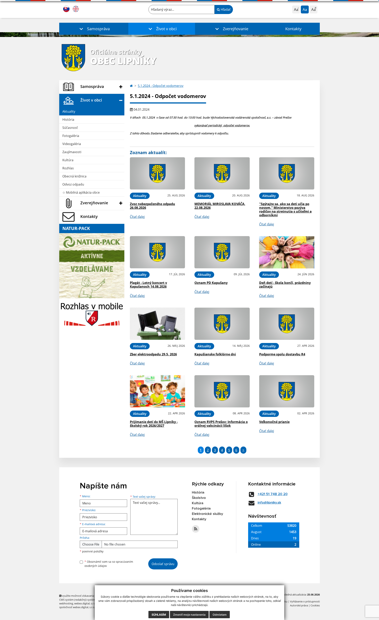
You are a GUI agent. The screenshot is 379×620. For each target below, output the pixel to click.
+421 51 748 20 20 (273, 494)
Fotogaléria (70, 136)
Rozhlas (68, 168)
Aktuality (68, 111)
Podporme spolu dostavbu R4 (282, 354)
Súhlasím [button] (159, 614)
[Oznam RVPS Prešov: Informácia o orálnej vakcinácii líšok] (222, 391)
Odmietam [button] (220, 614)
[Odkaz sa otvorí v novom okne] (195, 529)
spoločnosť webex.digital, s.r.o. (77, 607)
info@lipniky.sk (269, 502)
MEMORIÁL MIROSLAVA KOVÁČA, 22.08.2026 (219, 206)
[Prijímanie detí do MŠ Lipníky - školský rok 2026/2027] (157, 391)
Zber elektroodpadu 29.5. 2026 (153, 354)
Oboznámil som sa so (108, 564)
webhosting (66, 603)
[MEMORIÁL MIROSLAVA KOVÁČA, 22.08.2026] (222, 173)
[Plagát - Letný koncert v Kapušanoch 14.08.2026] (157, 252)
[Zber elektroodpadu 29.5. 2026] (157, 324)
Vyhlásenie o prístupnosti (305, 601)
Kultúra (67, 160)
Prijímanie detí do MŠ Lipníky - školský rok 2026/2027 (154, 424)
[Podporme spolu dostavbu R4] (286, 324)
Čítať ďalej (137, 217)
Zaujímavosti (71, 152)
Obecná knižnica (74, 176)
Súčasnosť (70, 127)
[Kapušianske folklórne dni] (222, 324)
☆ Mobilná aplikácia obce (81, 192)
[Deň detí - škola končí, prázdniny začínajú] (286, 252)
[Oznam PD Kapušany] (222, 252)
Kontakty (293, 28)
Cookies (315, 605)
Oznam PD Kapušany (211, 283)
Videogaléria (71, 144)
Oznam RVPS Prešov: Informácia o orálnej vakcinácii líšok (221, 424)
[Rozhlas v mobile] (91, 313)
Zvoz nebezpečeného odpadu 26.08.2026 (152, 206)
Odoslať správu (163, 564)
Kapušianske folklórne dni (215, 354)
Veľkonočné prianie (274, 422)
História (68, 119)
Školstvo (199, 498)
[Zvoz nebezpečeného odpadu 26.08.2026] (157, 173)
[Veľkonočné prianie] (286, 391)
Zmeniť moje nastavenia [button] (189, 614)
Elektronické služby (207, 514)
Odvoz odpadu (73, 184)
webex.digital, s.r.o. (85, 603)
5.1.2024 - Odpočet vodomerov (160, 86)
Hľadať (225, 9)
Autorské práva (299, 605)
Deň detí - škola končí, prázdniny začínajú (285, 285)
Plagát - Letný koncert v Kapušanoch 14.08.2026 (148, 285)
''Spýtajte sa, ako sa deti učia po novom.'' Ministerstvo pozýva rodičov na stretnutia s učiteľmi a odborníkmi (285, 210)
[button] (93, 29)
